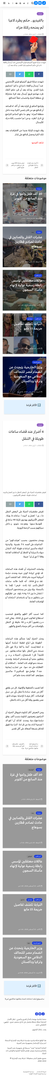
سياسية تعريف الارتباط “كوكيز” (37, 1074)
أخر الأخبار (38, 275)
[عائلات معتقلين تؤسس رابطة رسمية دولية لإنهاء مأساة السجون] (24, 290)
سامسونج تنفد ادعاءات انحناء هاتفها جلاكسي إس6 (24, 999)
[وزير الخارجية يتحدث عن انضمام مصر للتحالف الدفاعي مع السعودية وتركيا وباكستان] (24, 377)
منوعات (40, 14)
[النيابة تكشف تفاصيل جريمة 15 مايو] (24, 333)
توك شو (30, 319)
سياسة (39, 189)
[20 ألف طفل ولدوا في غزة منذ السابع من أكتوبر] (24, 203)
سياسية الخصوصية (28, 1072)
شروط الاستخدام (41, 1072)
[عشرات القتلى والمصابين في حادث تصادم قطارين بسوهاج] (24, 247)
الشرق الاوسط (37, 362)
